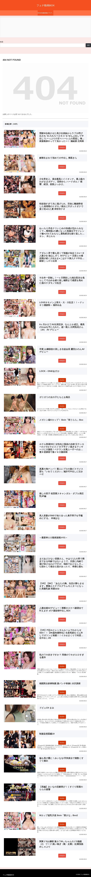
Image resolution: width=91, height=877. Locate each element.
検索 (1, 42)
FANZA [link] (62, 147)
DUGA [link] (62, 380)
